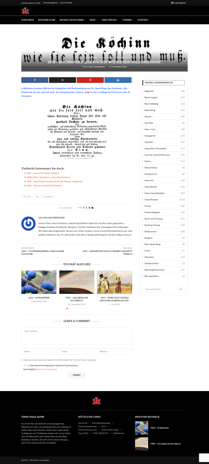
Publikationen (118, 433)
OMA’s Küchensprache (87, 430)
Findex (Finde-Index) (110, 430)
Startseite (27, 20)
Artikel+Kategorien (50, 3)
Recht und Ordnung (164, 218)
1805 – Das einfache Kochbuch (165, 444)
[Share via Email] (92, 207)
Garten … (164, 116)
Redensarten (164, 231)
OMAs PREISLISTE (100, 433)
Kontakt (143, 20)
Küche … (164, 161)
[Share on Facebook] (83, 207)
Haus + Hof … (164, 129)
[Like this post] (81, 207)
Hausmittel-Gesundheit (164, 148)
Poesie (164, 206)
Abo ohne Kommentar (47, 369)
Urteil (164, 250)
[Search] (186, 20)
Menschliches (164, 167)
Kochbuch (48, 197)
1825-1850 (27, 197)
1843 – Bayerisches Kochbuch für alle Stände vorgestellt (54, 181)
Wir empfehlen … (164, 276)
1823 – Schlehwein (38, 298)
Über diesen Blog (164, 244)
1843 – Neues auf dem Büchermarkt (44, 185)
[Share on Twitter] (86, 207)
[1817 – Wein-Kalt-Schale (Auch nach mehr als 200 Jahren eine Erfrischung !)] (114, 282)
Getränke (164, 123)
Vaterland (164, 257)
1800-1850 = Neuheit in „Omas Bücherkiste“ (48, 177)
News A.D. (164, 180)
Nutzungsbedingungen (101, 423)
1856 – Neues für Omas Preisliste (42, 173)
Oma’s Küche (109, 20)
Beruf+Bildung (164, 103)
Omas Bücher (164, 186)
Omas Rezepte (164, 199)
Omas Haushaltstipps (164, 193)
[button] (25, 289)
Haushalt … (164, 142)
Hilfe (93, 20)
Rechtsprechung (164, 225)
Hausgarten (164, 135)
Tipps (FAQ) (83, 433)
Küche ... (83, 52)
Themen (127, 20)
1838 (37, 197)
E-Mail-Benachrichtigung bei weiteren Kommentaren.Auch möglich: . (50, 367)
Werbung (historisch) (164, 269)
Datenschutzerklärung (87, 426)
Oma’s (103, 426)
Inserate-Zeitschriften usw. (164, 155)
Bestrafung (164, 110)
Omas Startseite (66, 3)
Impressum (82, 423)
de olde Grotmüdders (95, 66)
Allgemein (164, 91)
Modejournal (164, 174)
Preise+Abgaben (164, 212)
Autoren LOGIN (46, 20)
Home (71, 52)
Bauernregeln (164, 97)
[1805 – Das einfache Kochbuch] (76, 282)
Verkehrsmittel (164, 263)
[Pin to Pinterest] (89, 207)
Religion (164, 238)
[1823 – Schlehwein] (38, 282)
